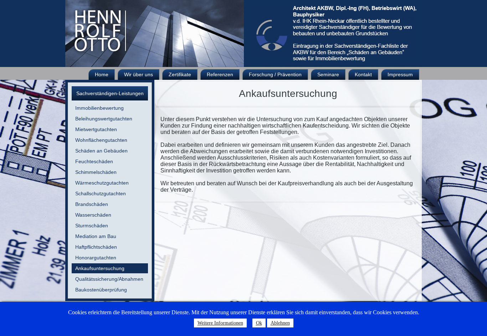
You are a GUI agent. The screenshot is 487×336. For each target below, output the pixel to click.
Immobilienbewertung (99, 108)
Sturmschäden (91, 225)
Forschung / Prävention (275, 74)
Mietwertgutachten (96, 129)
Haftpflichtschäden (96, 247)
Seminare (328, 74)
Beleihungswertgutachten (103, 119)
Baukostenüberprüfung (101, 290)
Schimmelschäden (96, 172)
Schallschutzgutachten (100, 193)
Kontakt (363, 74)
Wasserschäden (93, 215)
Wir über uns (138, 74)
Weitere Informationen (220, 323)
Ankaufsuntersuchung (99, 268)
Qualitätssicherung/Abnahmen (109, 279)
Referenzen (220, 74)
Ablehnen (280, 323)
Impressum (400, 74)
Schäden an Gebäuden (101, 151)
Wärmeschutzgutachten (102, 183)
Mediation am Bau (95, 236)
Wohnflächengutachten (101, 140)
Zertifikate (180, 74)
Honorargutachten (95, 257)
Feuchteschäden (94, 161)
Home (101, 74)
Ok (259, 323)
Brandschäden (91, 204)
